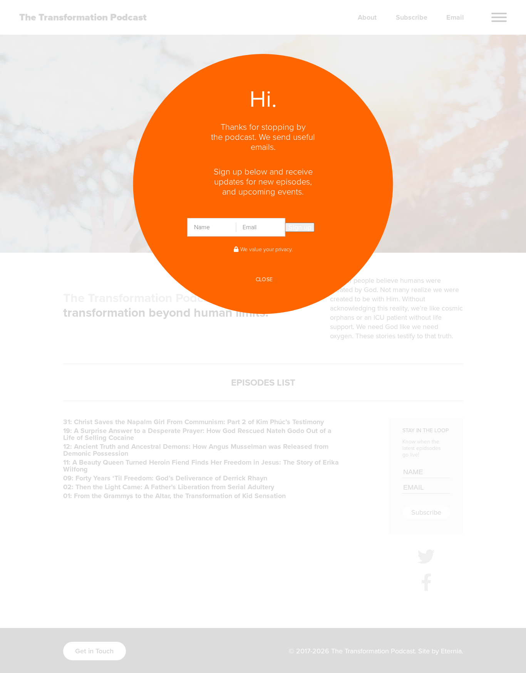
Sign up (300, 227)
